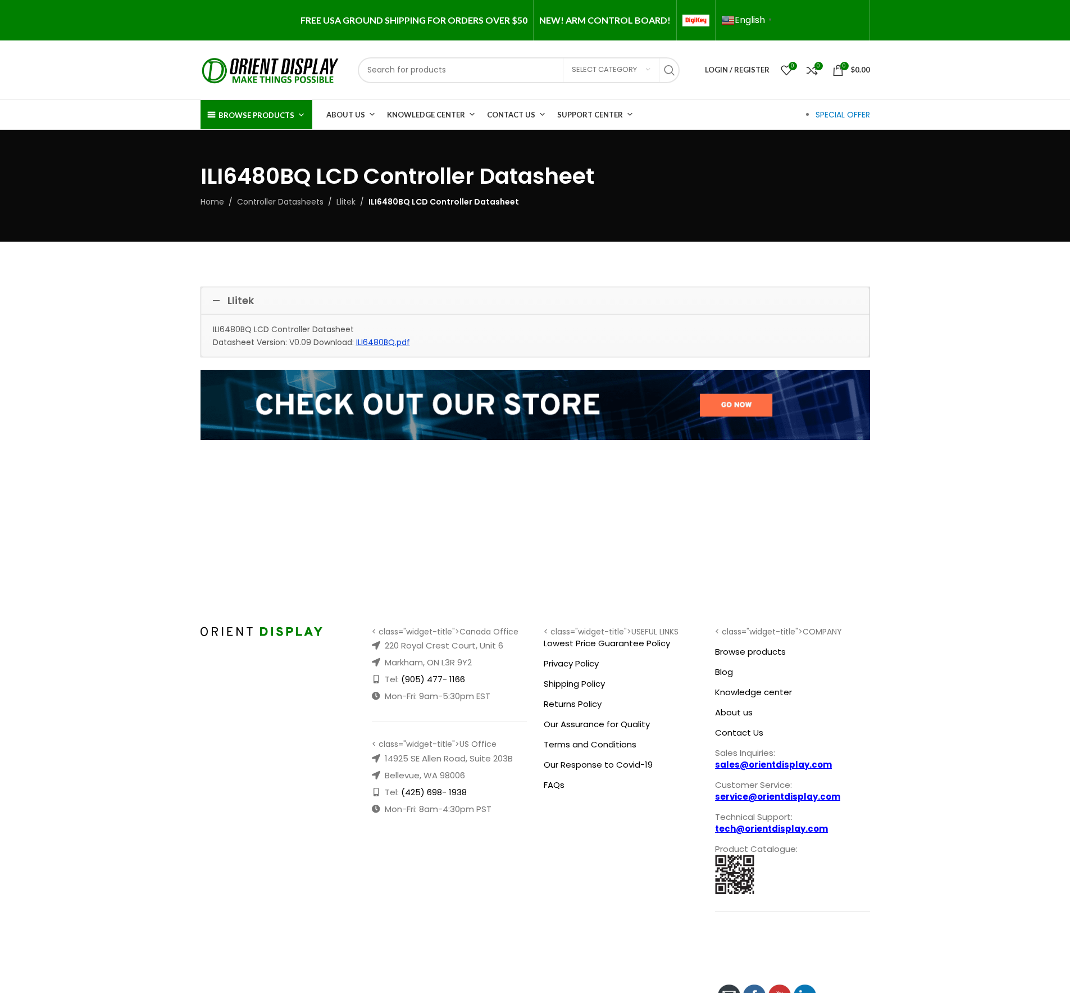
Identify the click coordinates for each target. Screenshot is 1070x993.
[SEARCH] (672, 70)
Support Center (590, 114)
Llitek (346, 201)
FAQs (554, 785)
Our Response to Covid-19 (598, 764)
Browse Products (256, 115)
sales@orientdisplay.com (773, 764)
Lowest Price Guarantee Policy (607, 643)
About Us (345, 114)
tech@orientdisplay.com (771, 829)
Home (212, 201)
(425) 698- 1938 (434, 792)
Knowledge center (753, 692)
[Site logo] (271, 69)
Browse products (750, 652)
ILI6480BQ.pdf (383, 342)
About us (734, 712)
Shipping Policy (574, 684)
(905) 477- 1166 (433, 679)
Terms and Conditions (590, 744)
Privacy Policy (571, 663)
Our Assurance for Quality (597, 724)
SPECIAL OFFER (843, 114)
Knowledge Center (426, 114)
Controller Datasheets (280, 201)
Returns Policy (573, 704)
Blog (724, 672)
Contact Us (511, 114)
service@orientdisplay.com (777, 796)
